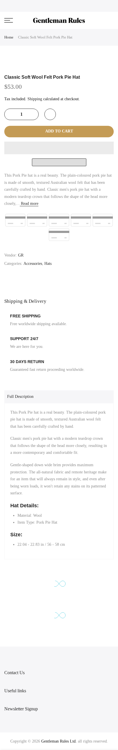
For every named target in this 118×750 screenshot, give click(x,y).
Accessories (32, 263)
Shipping (34, 99)
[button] (59, 148)
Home (8, 37)
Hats (48, 263)
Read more (29, 203)
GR (20, 255)
